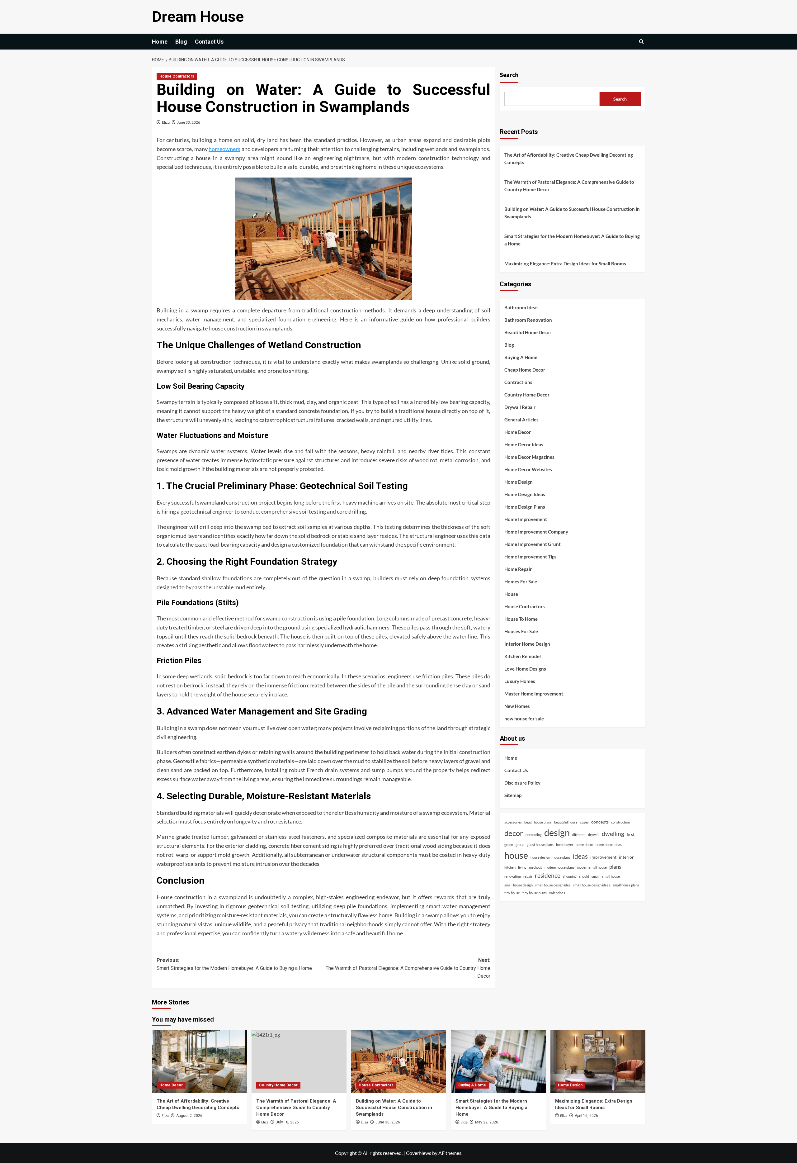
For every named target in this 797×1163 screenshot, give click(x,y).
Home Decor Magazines (529, 456)
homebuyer (564, 844)
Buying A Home (520, 357)
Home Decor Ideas (523, 444)
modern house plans (559, 867)
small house (611, 876)
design (557, 832)
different (579, 834)
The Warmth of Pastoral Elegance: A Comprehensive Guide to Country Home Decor (569, 185)
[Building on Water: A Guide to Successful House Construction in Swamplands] (398, 1061)
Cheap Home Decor (524, 369)
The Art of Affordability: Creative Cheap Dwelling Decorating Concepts (568, 158)
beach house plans (538, 822)
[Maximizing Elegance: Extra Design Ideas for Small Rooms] (597, 1061)
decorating (534, 834)
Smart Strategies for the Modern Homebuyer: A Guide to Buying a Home (572, 239)
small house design (518, 885)
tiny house (512, 893)
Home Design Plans (524, 506)
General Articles (521, 419)
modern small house (592, 867)
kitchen (510, 867)
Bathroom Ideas (521, 307)
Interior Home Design (527, 643)
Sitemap (512, 795)
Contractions (518, 382)
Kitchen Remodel (522, 656)
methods (535, 867)
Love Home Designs (525, 668)
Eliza (166, 122)
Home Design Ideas (524, 494)
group (520, 844)
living (522, 867)
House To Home (521, 618)
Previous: (234, 964)
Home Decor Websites (528, 469)
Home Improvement (525, 519)
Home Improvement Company (536, 531)
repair (527, 876)
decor (513, 832)
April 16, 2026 (586, 1115)
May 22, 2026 (486, 1122)
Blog (181, 41)
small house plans (626, 885)
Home (159, 41)
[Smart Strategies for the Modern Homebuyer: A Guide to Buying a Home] (498, 1061)
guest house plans (540, 844)
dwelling (613, 833)
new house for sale (524, 718)
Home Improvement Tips (530, 556)
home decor (584, 844)
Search (509, 75)
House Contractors (176, 76)
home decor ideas (609, 844)
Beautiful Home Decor (527, 332)
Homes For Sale (520, 581)
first (630, 834)
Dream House (198, 17)
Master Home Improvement (533, 693)
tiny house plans (534, 893)
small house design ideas (591, 885)
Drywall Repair (519, 407)
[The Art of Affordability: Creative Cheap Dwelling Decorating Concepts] (199, 1061)
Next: (408, 968)
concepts (600, 821)
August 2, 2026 (189, 1115)
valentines (557, 893)
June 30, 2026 (188, 122)
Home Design (518, 481)
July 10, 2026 (287, 1122)
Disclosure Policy (522, 782)
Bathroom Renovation (528, 319)
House (511, 593)
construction (620, 822)
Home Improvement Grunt (532, 544)
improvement (603, 856)
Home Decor (517, 431)
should (584, 876)
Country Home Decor (526, 394)
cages (584, 822)
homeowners (224, 148)
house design (540, 857)
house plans (561, 857)
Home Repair (518, 569)
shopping (570, 876)
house (516, 854)
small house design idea (553, 885)
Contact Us (209, 41)
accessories (513, 822)
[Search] (641, 41)
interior (626, 856)
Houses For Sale (521, 631)
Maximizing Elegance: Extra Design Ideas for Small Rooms (565, 263)
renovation (512, 876)
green (508, 844)
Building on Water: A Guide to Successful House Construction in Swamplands (572, 212)
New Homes (517, 706)
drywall (593, 834)
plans (615, 866)
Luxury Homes (519, 681)
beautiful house (566, 822)
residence (547, 875)
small (596, 876)
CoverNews (418, 1153)
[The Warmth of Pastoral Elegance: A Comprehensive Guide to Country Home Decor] (299, 1061)
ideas (580, 856)
